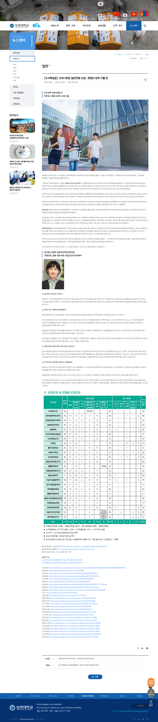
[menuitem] (100, 16)
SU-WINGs (71, 19)
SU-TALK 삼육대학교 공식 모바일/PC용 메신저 (132, 711)
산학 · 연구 (117, 25)
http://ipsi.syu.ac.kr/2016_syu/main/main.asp (77, 549)
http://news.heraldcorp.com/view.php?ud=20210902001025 (73, 598)
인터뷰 (15, 87)
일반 (14, 68)
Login (92, 19)
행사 (14, 71)
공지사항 (16, 53)
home (119, 54)
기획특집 (16, 98)
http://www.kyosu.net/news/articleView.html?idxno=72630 (70, 615)
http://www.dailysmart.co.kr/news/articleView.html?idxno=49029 (75, 629)
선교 (14, 81)
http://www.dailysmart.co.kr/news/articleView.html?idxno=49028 (75, 626)
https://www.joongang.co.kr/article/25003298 (66, 571)
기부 (14, 74)
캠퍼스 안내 (53, 696)
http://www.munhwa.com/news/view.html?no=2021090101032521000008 (76, 590)
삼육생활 (102, 25)
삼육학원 (18, 696)
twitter (142, 648)
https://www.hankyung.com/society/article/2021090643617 (71, 579)
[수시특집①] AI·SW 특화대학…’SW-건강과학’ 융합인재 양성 (62, 560)
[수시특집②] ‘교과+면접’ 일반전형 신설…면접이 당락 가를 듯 (62, 563)
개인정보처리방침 (88, 696)
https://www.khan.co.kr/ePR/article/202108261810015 (69, 582)
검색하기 (144, 25)
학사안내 (87, 25)
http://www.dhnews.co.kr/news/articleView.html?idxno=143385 (72, 618)
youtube (143, 719)
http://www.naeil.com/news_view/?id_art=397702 (67, 596)
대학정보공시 (105, 696)
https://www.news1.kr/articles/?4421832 (61, 593)
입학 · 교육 (70, 25)
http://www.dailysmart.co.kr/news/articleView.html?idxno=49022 (75, 631)
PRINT (134, 58)
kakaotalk (147, 648)
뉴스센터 (134, 25)
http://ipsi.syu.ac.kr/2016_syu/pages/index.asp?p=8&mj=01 (84, 547)
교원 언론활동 (18, 93)
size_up (145, 58)
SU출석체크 (81, 19)
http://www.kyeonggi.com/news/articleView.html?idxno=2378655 (73, 637)
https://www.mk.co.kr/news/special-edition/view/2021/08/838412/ (73, 576)
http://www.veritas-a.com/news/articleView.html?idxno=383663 (76, 623)
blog (147, 719)
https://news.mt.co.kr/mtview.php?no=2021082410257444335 (74, 604)
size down (147, 58)
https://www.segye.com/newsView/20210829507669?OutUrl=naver (73, 587)
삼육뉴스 (138, 54)
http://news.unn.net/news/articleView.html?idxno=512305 (73, 612)
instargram (139, 719)
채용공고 (140, 696)
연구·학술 (16, 77)
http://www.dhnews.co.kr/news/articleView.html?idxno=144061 (72, 620)
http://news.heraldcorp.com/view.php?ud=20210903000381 (73, 601)
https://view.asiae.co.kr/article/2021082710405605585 (70, 607)
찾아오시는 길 (35, 696)
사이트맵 (70, 696)
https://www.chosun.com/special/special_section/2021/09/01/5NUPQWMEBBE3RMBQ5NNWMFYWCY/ (87, 568)
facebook (138, 648)
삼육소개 (55, 25)
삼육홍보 (16, 104)
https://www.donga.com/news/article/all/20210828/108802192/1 (73, 573)
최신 (14, 65)
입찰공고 (122, 696)
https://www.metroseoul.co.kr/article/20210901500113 (71, 609)
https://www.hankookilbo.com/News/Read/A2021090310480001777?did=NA (77, 584)
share (145, 79)
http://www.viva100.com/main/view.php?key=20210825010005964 (75, 634)
